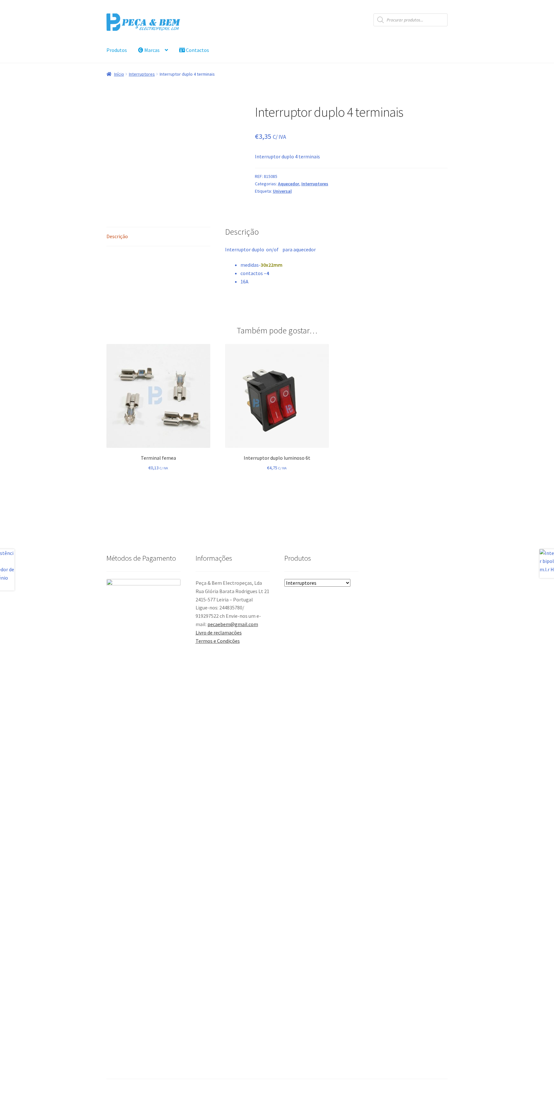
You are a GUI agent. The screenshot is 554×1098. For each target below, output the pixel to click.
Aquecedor (288, 184)
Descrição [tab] (117, 236)
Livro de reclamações (219, 632)
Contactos (197, 50)
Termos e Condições (218, 641)
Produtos (116, 50)
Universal (282, 191)
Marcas (151, 50)
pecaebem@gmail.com (232, 624)
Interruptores (142, 74)
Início (119, 74)
